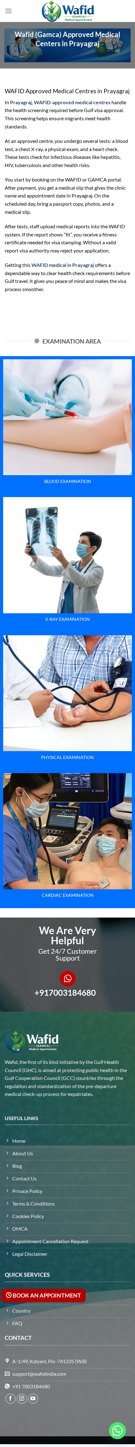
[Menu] (8, 11)
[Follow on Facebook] (10, 1399)
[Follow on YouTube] (33, 1399)
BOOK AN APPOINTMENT (46, 1295)
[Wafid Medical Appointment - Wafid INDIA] (67, 11)
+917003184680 (65, 993)
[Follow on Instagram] (22, 1399)
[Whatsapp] (117, 1430)
